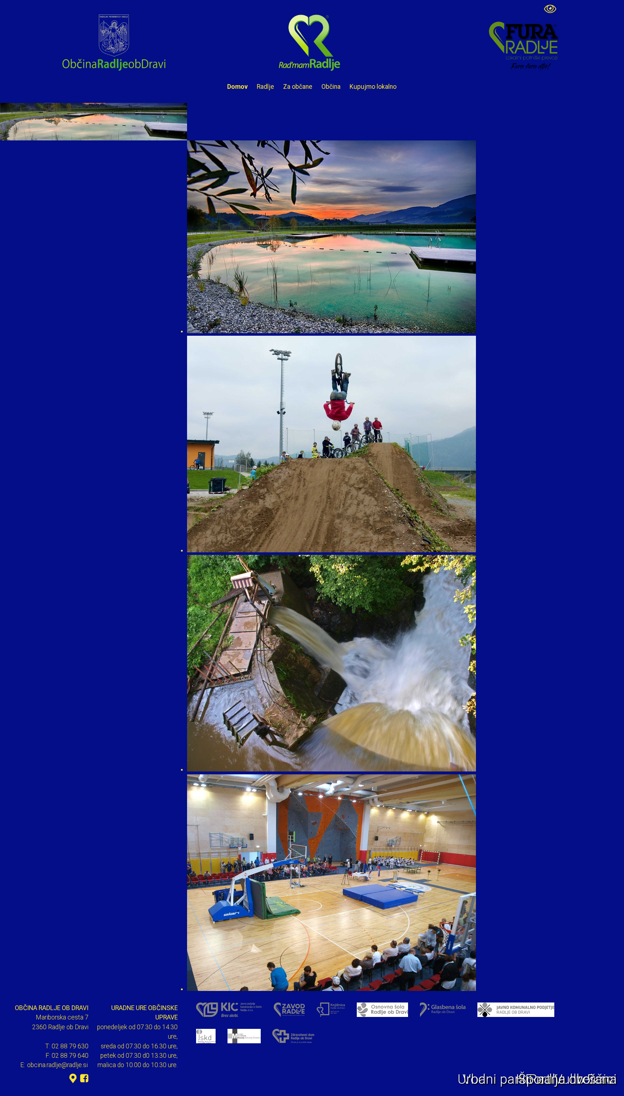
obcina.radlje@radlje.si (57, 1065)
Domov (237, 86)
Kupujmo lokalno (373, 86)
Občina (331, 86)
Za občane (297, 86)
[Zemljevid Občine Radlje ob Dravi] (73, 1078)
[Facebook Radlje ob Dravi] (84, 1078)
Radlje (265, 86)
